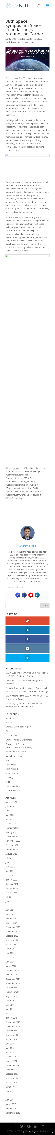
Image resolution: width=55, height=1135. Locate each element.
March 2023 (11, 823)
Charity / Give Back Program (18, 726)
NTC (8, 760)
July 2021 (10, 897)
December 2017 (13, 1065)
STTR (8, 782)
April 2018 (10, 1052)
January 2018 (11, 1061)
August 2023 (11, 802)
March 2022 (11, 875)
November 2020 (13, 931)
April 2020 (10, 961)
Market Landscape (25, 42)
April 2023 (10, 819)
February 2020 (12, 970)
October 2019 (12, 987)
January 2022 (11, 879)
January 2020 (11, 974)
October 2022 (12, 845)
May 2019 (10, 1009)
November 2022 (13, 840)
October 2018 (12, 1030)
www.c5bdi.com (15, 587)
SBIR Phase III (12, 773)
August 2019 (11, 996)
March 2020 (11, 966)
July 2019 (10, 1000)
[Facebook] (24, 595)
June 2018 (10, 1043)
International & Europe (16, 751)
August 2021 (11, 892)
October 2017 (12, 1073)
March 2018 (11, 1056)
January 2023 (11, 832)
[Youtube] (30, 595)
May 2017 (10, 1095)
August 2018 (11, 1039)
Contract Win (11, 735)
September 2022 (13, 849)
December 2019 (13, 979)
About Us (10, 718)
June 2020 (10, 953)
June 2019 (10, 1005)
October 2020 (12, 935)
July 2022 (10, 858)
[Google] (29, 1126)
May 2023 (10, 815)
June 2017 (10, 1091)
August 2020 (11, 944)
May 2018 (10, 1048)
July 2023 (10, 806)
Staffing (9, 777)
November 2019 (13, 983)
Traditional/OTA (13, 790)
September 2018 (13, 1035)
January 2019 (11, 1017)
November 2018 (13, 1026)
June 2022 (10, 862)
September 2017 (13, 1078)
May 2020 (10, 957)
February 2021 (12, 918)
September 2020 (13, 940)
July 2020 (10, 948)
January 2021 (11, 923)
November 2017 (13, 1069)
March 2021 (11, 914)
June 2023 (10, 810)
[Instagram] (17, 595)
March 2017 (11, 1104)
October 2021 (12, 884)
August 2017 (11, 1082)
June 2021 (10, 901)
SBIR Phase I (11, 764)
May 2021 (10, 905)
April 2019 (10, 1013)
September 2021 (13, 888)
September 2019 (13, 992)
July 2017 (10, 1087)
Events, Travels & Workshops (19, 739)
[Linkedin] (37, 595)
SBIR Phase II (12, 769)
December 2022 (13, 836)
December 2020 (13, 927)
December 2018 (13, 1022)
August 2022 (11, 853)
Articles (21, 39)
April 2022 (10, 871)
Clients (9, 731)
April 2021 (10, 910)
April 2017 (10, 1099)
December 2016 (13, 1112)
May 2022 (10, 866)
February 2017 (12, 1108)
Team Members (13, 786)
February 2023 (12, 828)
